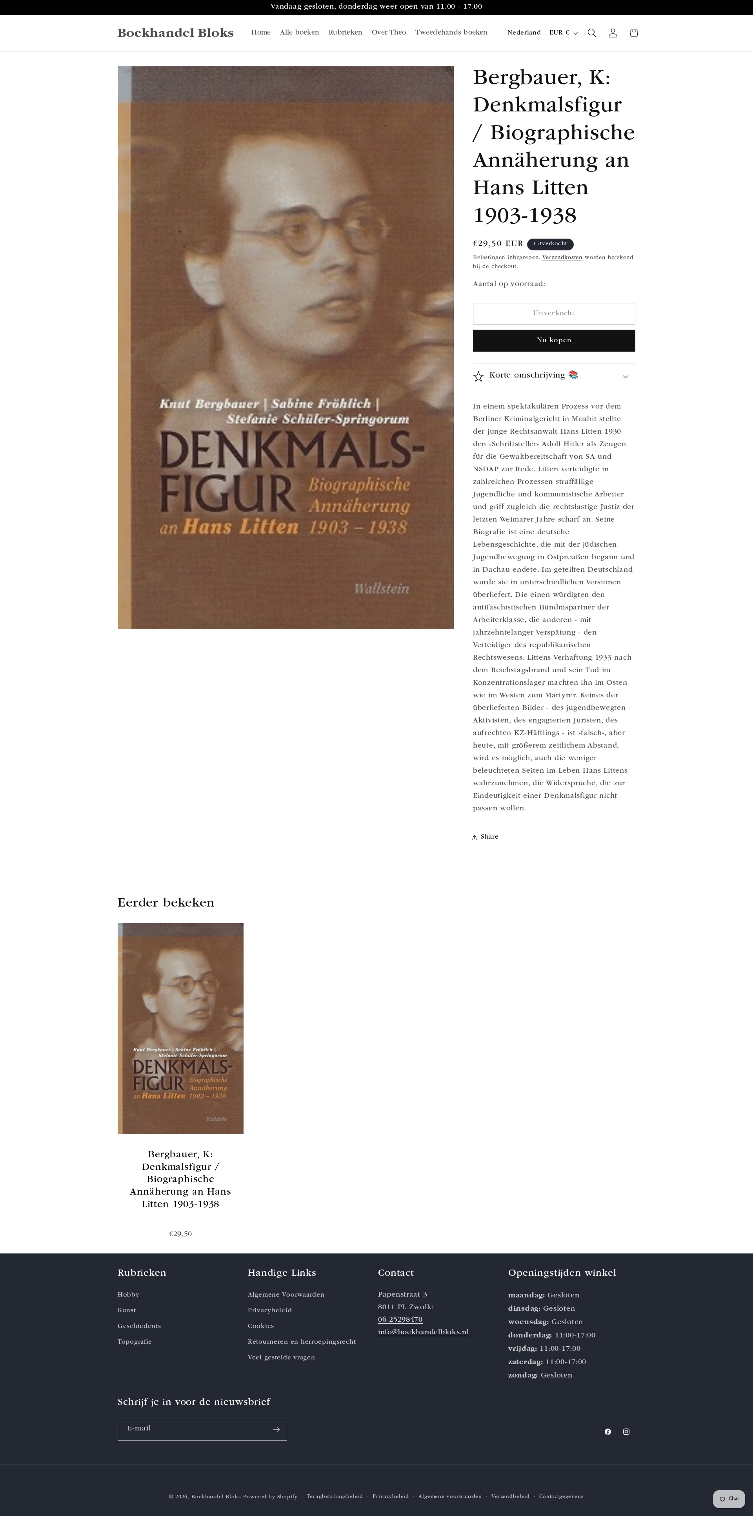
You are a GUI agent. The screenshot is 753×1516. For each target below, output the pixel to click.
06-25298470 (400, 1320)
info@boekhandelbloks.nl (423, 1333)
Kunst (127, 1311)
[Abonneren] (276, 1430)
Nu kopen (554, 340)
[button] (592, 33)
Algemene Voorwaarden (286, 1295)
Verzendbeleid (510, 1497)
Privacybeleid (270, 1311)
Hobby (129, 1295)
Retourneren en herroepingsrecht (302, 1342)
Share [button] (490, 837)
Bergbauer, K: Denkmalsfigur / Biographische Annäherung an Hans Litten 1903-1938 (180, 1180)
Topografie (135, 1342)
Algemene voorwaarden (450, 1497)
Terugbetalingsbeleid (335, 1497)
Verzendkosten (562, 258)
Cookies (261, 1326)
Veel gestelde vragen (281, 1358)
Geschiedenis (139, 1326)
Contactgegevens (561, 1497)
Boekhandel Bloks (216, 1497)
